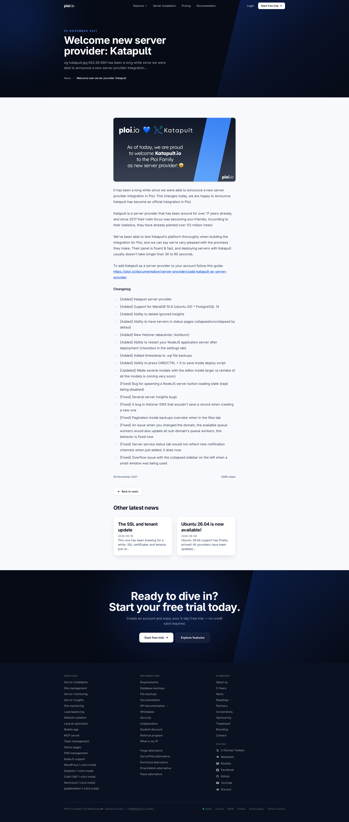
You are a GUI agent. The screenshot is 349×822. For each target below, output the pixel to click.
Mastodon (227, 757)
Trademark (223, 723)
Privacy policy (256, 808)
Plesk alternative (151, 774)
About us (222, 682)
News (219, 694)
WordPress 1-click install (80, 765)
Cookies (241, 808)
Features (138, 5)
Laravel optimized (75, 723)
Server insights (74, 700)
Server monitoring (76, 694)
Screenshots (224, 712)
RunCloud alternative (154, 762)
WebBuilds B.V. (137, 808)
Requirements (149, 682)
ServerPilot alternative (155, 756)
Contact (221, 735)
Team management (76, 741)
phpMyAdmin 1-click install (81, 788)
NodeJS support (74, 759)
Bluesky (226, 763)
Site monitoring (74, 706)
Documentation (206, 5)
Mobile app (71, 729)
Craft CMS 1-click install (79, 776)
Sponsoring (223, 717)
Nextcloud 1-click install (79, 782)
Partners (221, 706)
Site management (75, 688)
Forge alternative (151, 750)
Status (208, 808)
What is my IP (149, 741)
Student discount (151, 729)
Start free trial (269, 5)
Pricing (186, 5)
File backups (148, 694)
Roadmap (222, 700)
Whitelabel (147, 712)
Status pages (72, 747)
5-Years (221, 688)
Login (250, 5)
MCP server (72, 735)
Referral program (151, 735)
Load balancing (74, 712)
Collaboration (149, 723)
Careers (219, 808)
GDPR (230, 808)
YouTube (226, 783)
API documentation (152, 706)
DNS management (76, 753)
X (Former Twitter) (233, 750)
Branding (222, 729)
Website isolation (75, 717)
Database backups (152, 688)
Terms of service (276, 808)
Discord (226, 789)
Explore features (192, 637)
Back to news (130, 491)
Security (145, 717)
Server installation (164, 5)
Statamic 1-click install (78, 771)
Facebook (227, 769)
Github (225, 776)
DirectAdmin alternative (155, 768)
